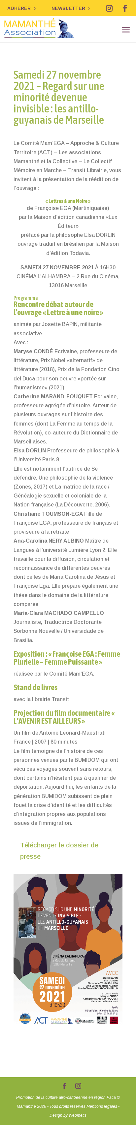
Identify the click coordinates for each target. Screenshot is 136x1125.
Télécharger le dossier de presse (59, 850)
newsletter (68, 8)
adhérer (19, 8)
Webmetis (77, 1115)
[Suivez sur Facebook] (125, 8)
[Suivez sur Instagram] (109, 8)
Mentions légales (101, 1106)
